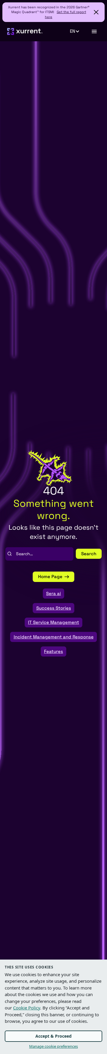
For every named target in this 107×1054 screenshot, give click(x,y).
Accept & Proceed (53, 1036)
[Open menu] (94, 31)
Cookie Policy (26, 1008)
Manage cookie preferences (53, 1046)
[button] (78, 31)
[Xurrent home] (25, 31)
